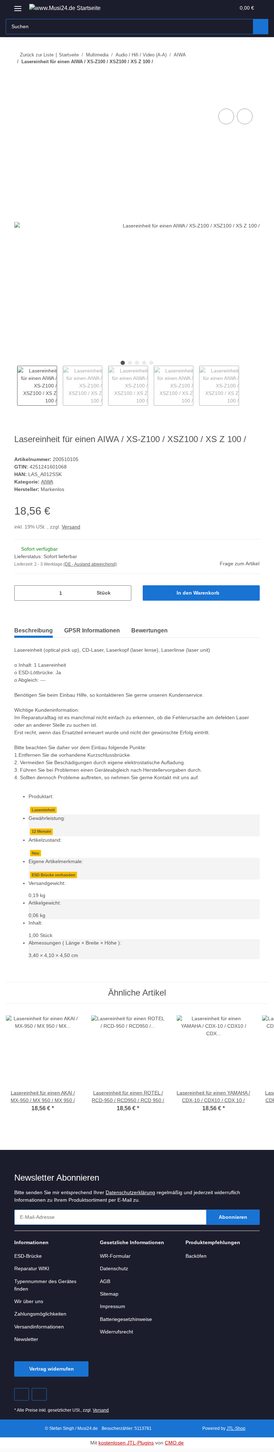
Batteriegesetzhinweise (128, 1322)
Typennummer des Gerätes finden (47, 1288)
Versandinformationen (41, 1330)
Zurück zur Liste (37, 54)
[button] (202, 8)
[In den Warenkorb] (20, 99)
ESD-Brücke (28, 1259)
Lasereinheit (43, 810)
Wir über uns (30, 1304)
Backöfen (196, 1259)
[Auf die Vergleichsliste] (226, 117)
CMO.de (175, 1446)
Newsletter (27, 1342)
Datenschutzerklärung (139, 1195)
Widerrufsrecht (118, 1335)
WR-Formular (115, 1259)
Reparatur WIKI (32, 1271)
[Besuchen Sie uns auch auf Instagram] (39, 1397)
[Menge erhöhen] (123, 593)
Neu (36, 854)
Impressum (113, 1309)
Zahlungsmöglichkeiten (42, 1317)
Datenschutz (115, 1271)
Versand (72, 527)
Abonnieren (233, 1220)
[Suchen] (260, 26)
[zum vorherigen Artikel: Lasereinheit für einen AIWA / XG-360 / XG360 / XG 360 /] (236, 76)
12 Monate (41, 832)
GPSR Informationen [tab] (92, 631)
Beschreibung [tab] (33, 631)
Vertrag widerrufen (51, 1372)
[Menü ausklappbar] (17, 5)
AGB (105, 1284)
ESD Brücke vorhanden (53, 876)
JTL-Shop (236, 1432)
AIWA (47, 482)
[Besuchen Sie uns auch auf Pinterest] (21, 1397)
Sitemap (110, 1297)
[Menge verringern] (22, 593)
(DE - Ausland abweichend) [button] (91, 565)
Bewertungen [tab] (149, 631)
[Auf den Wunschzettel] (245, 117)
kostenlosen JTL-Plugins (126, 1446)
